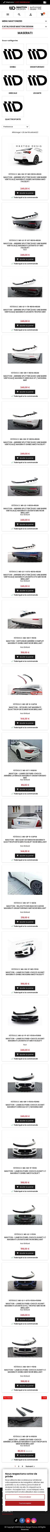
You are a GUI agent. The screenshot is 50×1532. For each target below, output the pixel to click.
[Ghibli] (13, 54)
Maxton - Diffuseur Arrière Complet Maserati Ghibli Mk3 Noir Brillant (25, 642)
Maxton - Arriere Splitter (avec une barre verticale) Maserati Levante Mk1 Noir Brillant (25, 510)
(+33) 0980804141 (22, 2)
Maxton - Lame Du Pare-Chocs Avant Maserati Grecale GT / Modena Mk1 (25, 1106)
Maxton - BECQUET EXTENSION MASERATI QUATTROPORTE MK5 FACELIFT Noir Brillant (25, 840)
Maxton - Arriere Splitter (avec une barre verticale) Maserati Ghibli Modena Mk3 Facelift (25, 179)
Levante (37, 93)
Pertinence (16, 126)
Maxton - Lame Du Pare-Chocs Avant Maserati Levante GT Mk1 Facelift (25, 1039)
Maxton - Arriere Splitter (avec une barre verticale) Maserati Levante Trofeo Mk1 (25, 310)
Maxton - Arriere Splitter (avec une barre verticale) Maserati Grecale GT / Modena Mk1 (25, 378)
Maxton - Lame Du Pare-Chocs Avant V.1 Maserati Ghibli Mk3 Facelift (25, 1172)
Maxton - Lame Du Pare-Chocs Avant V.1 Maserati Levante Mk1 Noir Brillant (25, 1238)
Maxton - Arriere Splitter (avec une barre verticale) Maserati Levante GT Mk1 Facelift (25, 245)
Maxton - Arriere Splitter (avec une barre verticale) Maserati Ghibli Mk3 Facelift (25, 443)
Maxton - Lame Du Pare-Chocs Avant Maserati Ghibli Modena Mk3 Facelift (25, 973)
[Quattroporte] (13, 106)
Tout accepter (25, 1503)
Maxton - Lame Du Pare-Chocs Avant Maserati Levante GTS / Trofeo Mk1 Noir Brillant (25, 1305)
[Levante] (37, 80)
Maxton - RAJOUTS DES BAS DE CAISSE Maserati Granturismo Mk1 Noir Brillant (25, 907)
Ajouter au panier (25, 193)
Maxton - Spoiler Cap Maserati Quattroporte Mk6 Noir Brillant (25, 708)
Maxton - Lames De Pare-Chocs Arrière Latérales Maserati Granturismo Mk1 (25, 775)
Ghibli (13, 67)
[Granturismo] (37, 54)
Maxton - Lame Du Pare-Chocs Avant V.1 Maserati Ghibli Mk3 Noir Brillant (25, 1371)
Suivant (30, 1466)
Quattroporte (13, 119)
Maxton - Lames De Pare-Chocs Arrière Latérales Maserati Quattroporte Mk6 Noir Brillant (25, 1441)
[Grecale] (13, 80)
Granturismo (37, 67)
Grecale (13, 93)
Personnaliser (25, 1497)
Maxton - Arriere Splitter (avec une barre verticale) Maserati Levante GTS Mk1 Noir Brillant (25, 576)
